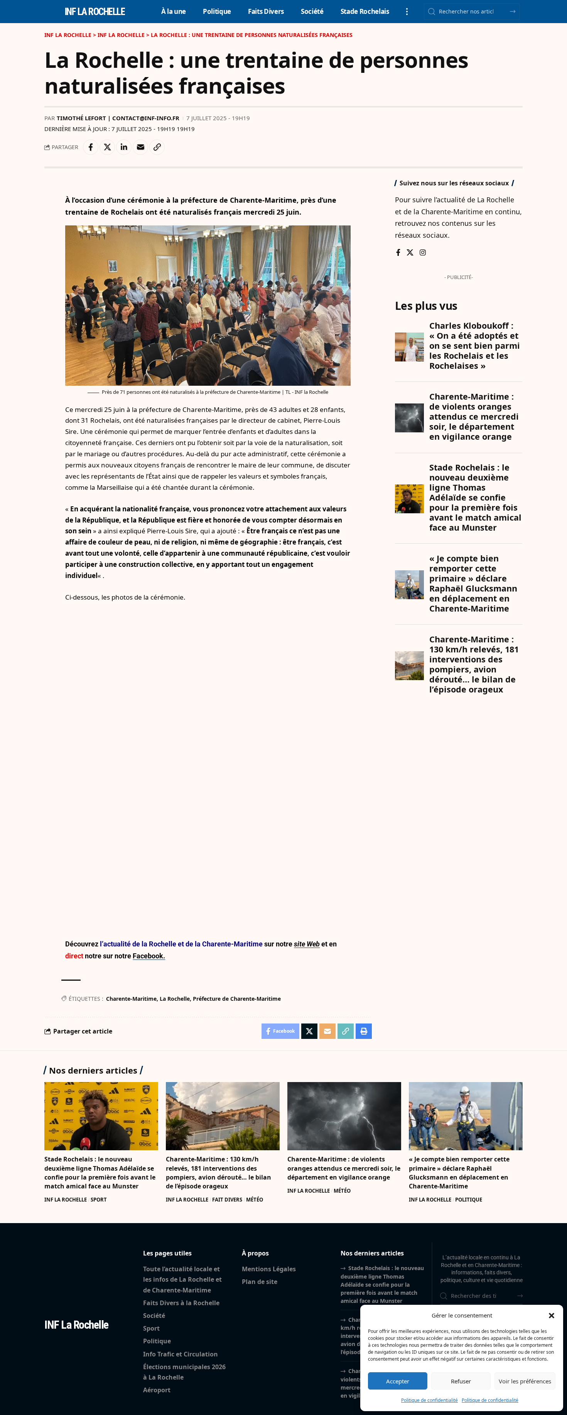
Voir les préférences (525, 1381)
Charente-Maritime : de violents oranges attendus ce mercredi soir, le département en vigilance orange (343, 1168)
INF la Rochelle (94, 11)
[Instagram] (422, 253)
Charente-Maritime (131, 998)
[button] (551, 1315)
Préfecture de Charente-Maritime (237, 998)
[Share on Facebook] (90, 147)
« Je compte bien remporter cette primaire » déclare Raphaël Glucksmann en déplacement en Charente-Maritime (459, 1172)
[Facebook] (398, 253)
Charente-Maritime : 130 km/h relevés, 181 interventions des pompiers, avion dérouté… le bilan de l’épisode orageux (218, 1172)
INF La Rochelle (65, 1199)
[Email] (140, 147)
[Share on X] (107, 147)
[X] (410, 253)
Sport (99, 1199)
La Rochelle (175, 998)
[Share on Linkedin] (124, 147)
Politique (468, 1199)
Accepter (397, 1381)
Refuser (461, 1381)
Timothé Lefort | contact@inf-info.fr (118, 118)
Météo (254, 1199)
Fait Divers (227, 1199)
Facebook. (149, 956)
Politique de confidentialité (429, 1400)
